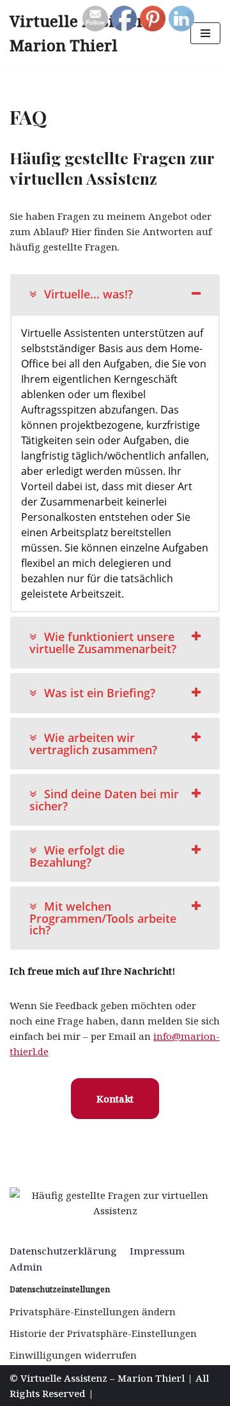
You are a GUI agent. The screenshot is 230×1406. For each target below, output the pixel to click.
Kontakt (115, 1098)
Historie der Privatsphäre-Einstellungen (103, 1333)
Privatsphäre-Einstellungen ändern (93, 1311)
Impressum (157, 1250)
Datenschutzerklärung (63, 1250)
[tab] (115, 294)
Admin (26, 1266)
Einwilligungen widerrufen (73, 1354)
